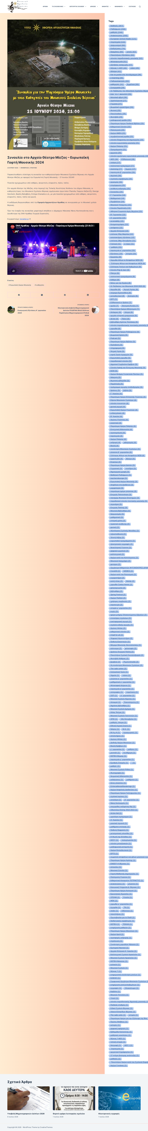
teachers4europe (119, 478)
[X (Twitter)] (41, 295)
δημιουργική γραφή (120, 472)
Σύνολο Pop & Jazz (120, 270)
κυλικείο (115, 965)
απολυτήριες (117, 736)
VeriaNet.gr (24, 219)
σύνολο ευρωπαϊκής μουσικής (125, 143)
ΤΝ (126, 907)
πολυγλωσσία (129, 840)
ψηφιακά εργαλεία (119, 551)
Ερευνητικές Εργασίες (121, 894)
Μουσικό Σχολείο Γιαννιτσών (124, 716)
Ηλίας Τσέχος (117, 712)
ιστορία (133, 1015)
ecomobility (117, 221)
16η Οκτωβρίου (128, 719)
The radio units (118, 1015)
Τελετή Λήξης (117, 537)
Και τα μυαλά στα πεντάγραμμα (126, 75)
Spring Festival (118, 595)
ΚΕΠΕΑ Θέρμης (118, 756)
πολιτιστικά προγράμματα (123, 276)
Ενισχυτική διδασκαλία (121, 429)
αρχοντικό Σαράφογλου (122, 1052)
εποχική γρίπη (118, 521)
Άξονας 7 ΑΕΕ (118, 1039)
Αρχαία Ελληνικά (119, 231)
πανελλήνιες (117, 914)
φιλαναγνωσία (118, 588)
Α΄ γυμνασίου (118, 218)
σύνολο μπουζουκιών (121, 843)
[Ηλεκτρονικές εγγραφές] (119, 1098)
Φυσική (115, 110)
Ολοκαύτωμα (131, 988)
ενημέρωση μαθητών (121, 928)
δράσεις (115, 390)
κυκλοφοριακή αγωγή (121, 622)
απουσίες (116, 867)
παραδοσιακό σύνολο (121, 361)
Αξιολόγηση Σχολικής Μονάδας (125, 531)
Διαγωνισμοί (118, 45)
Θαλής (130, 581)
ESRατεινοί (127, 159)
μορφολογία (117, 488)
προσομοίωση (118, 433)
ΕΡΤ (114, 299)
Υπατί (114, 998)
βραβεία (115, 662)
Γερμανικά (116, 468)
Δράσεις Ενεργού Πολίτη (122, 652)
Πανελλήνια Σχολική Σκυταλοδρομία (127, 655)
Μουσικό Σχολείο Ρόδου (122, 770)
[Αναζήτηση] (140, 6)
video (134, 68)
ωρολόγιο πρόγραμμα (121, 817)
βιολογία (133, 296)
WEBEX (128, 571)
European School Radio (123, 39)
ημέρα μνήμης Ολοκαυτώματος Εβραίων (129, 615)
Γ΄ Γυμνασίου (118, 195)
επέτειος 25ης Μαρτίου (122, 234)
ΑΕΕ (114, 159)
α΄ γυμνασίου (127, 696)
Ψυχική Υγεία (117, 351)
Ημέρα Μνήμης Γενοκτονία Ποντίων (127, 374)
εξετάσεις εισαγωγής (121, 65)
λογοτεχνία (116, 436)
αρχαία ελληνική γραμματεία (124, 315)
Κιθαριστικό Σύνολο (120, 127)
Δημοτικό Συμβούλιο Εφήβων (124, 364)
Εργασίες (116, 257)
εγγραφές (116, 988)
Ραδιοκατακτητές (120, 81)
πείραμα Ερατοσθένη (121, 293)
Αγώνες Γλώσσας (119, 420)
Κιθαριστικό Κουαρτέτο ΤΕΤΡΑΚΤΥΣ (127, 880)
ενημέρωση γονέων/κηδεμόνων (125, 985)
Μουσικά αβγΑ (119, 97)
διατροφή (116, 1045)
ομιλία (114, 306)
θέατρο (130, 459)
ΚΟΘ (114, 371)
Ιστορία (131, 254)
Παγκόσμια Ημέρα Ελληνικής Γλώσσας (128, 397)
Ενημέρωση (25, 168)
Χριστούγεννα (118, 101)
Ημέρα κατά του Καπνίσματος (124, 558)
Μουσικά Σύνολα (119, 870)
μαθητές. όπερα (118, 722)
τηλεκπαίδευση (118, 534)
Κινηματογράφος (119, 224)
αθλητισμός (130, 442)
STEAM (115, 897)
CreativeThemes (46, 1127)
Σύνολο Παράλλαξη (120, 208)
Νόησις (115, 729)
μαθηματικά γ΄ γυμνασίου (122, 682)
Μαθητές (117, 26)
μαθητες (132, 749)
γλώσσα (133, 884)
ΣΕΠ (114, 696)
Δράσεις (93, 6)
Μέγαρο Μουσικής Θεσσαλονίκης (126, 645)
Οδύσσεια (127, 911)
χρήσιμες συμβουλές (120, 601)
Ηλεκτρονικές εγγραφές (109, 1114)
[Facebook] (18, 295)
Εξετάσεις (116, 254)
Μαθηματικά (117, 198)
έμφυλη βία (117, 459)
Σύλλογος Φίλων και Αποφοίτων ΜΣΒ (127, 455)
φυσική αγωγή (118, 407)
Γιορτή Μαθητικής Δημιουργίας (124, 874)
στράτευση (116, 941)
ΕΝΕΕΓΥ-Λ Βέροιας (120, 864)
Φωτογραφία (117, 773)
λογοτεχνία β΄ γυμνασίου (123, 172)
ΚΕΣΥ (114, 840)
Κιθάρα (115, 280)
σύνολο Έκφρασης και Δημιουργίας (127, 140)
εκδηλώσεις (117, 780)
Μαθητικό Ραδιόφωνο (121, 475)
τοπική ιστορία (118, 1042)
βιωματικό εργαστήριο (122, 107)
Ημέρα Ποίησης (118, 439)
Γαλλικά (116, 244)
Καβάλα (115, 991)
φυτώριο (115, 564)
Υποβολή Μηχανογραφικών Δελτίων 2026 (26, 1114)
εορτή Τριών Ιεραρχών (121, 354)
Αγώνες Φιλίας (118, 628)
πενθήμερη (129, 753)
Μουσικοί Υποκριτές (121, 205)
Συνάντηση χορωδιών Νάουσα (124, 944)
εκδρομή (115, 442)
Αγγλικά (116, 175)
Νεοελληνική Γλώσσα (121, 548)
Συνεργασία (117, 88)
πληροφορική (117, 348)
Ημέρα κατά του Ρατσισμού (123, 574)
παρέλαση (132, 692)
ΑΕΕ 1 (128, 1045)
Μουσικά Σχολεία (119, 968)
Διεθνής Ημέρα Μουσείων (122, 743)
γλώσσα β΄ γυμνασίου (121, 452)
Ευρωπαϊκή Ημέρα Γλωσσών (124, 410)
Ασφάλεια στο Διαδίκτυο (122, 485)
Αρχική (45, 6)
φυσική (115, 527)
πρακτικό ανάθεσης (120, 524)
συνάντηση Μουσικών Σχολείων (125, 449)
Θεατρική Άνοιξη (130, 306)
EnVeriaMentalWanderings (123, 786)
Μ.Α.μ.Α (115, 733)
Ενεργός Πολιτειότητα (121, 494)
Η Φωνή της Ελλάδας (121, 837)
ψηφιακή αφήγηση (119, 1028)
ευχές (114, 611)
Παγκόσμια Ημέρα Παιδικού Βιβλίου (127, 123)
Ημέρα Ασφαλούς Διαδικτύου (124, 790)
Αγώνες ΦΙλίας (118, 739)
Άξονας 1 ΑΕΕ (119, 68)
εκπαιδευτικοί (117, 296)
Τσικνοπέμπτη (131, 702)
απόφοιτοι (116, 228)
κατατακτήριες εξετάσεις (122, 237)
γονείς (131, 52)
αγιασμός (116, 182)
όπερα (129, 312)
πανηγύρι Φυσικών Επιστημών (125, 498)
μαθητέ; (115, 766)
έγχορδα (115, 907)
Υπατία (127, 897)
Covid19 (115, 571)
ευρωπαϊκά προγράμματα (123, 541)
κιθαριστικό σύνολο (120, 632)
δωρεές (130, 169)
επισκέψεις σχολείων (121, 618)
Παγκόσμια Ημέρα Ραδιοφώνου (125, 332)
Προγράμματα (118, 149)
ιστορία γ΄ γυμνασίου (121, 608)
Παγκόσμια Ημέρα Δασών (123, 465)
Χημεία (115, 675)
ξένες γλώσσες (118, 783)
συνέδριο (130, 468)
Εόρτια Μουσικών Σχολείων (123, 400)
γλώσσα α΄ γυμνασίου (121, 679)
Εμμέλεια (133, 84)
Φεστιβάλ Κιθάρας (119, 659)
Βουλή (114, 446)
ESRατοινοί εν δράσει (121, 302)
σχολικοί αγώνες (119, 796)
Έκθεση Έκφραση (119, 830)
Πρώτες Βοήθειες (119, 1022)
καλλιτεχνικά (117, 554)
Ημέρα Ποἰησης (119, 146)
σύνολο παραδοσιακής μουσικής (126, 58)
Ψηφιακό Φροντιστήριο (121, 638)
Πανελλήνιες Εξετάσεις (122, 55)
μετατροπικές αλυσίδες (121, 833)
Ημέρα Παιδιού (118, 598)
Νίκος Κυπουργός (119, 803)
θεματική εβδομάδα (120, 381)
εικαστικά (116, 423)
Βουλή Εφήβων (118, 746)
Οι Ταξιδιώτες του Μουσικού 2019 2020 (128, 286)
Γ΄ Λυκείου (116, 394)
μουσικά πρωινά (119, 823)
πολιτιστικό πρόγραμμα (122, 166)
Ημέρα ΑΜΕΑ (118, 133)
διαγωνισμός (117, 514)
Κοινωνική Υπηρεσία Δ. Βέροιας (125, 887)
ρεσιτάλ (115, 753)
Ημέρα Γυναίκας (119, 1065)
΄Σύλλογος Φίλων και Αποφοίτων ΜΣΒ (128, 263)
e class (129, 244)
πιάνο (126, 675)
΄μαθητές (116, 247)
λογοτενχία (116, 605)
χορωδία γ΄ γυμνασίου (121, 904)
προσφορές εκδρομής (121, 938)
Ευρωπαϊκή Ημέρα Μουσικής (20, 285)
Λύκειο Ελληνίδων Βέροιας (123, 1012)
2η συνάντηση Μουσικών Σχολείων (126, 665)
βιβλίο (127, 390)
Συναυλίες (33, 168)
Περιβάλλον (117, 202)
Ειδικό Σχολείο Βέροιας (121, 1008)
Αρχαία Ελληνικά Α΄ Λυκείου (123, 951)
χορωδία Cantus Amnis (121, 585)
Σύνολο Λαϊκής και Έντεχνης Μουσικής (128, 368)
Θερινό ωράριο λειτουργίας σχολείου (69, 1114)
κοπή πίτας (117, 581)
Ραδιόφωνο (118, 29)
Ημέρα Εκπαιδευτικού (121, 850)
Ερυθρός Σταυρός (119, 763)
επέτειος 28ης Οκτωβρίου (123, 241)
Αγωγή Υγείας (131, 289)
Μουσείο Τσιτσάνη (119, 995)
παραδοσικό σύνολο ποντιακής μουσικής (129, 501)
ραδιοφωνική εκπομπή (121, 847)
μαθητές (117, 32)
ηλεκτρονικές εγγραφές (122, 544)
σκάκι (114, 911)
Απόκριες (116, 312)
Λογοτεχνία (118, 42)
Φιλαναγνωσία (119, 62)
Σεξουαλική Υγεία (119, 672)
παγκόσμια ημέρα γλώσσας (123, 491)
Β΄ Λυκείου (116, 416)
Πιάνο (125, 319)
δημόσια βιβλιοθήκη (120, 706)
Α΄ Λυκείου (116, 820)
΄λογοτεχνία (117, 1049)
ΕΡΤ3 (114, 854)
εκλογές (115, 1025)
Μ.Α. (126, 729)
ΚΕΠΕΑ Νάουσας (119, 961)
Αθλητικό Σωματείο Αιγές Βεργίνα (126, 211)
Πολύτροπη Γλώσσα (120, 877)
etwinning (116, 169)
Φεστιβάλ (116, 117)
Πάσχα (115, 273)
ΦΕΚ (114, 901)
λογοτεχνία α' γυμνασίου (122, 689)
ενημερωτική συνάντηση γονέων (125, 975)
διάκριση (115, 377)
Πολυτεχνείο (117, 130)
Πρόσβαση (116, 345)
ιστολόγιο (116, 800)
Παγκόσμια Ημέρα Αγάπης (123, 860)
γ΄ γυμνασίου (117, 749)
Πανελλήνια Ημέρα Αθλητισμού (125, 309)
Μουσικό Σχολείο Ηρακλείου (124, 958)
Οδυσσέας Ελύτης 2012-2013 (124, 810)
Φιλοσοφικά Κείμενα (120, 685)
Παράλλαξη (117, 384)
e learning (117, 78)
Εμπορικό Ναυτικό (119, 948)
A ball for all (117, 635)
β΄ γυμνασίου (131, 800)
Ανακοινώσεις (119, 36)
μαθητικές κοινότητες (120, 1035)
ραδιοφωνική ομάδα (121, 120)
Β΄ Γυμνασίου (118, 215)
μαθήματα (131, 780)
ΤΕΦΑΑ (127, 924)
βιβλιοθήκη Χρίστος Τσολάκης (124, 322)
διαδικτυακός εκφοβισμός (122, 921)
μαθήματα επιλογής (120, 827)
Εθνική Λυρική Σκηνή (121, 726)
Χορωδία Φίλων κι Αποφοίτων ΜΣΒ (126, 260)
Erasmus (116, 462)
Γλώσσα (116, 104)
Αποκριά (115, 702)
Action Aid (116, 813)
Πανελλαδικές (118, 114)
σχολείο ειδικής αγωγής (122, 625)
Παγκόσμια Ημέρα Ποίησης (123, 426)
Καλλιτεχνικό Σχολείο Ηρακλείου (125, 954)
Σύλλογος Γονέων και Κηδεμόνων (126, 267)
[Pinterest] (64, 295)
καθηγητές (39, 285)
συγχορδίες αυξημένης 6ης (123, 807)
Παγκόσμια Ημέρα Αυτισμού (123, 891)
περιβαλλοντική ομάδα (122, 136)
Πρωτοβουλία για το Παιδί (122, 917)
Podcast (115, 338)
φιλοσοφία (130, 648)
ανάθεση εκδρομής (120, 188)
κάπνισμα (116, 648)
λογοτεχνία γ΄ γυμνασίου (122, 759)
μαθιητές (115, 1059)
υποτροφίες (117, 692)
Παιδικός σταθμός (119, 1005)
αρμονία (116, 153)
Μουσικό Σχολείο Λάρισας (123, 699)
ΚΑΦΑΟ (115, 978)
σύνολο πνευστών (119, 403)
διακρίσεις (117, 52)
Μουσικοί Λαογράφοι (120, 561)
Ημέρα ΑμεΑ (117, 934)
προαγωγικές (130, 733)
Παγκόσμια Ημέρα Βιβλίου (123, 341)
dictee (114, 319)
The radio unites (118, 669)
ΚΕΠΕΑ (115, 924)
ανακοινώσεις (118, 884)
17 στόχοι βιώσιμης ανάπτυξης (125, 1055)
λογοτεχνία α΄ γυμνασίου (123, 250)
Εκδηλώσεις (118, 49)
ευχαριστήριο (117, 578)
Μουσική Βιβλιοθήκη (120, 511)
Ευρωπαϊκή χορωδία (120, 358)
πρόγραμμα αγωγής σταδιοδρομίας (126, 387)
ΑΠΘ (114, 719)
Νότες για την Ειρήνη (121, 283)
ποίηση (115, 162)
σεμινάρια (116, 504)
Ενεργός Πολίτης (119, 507)
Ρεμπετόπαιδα (131, 662)
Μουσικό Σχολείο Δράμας (122, 709)
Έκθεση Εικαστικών (120, 642)
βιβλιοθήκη (116, 591)
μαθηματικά (117, 517)
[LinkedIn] (87, 295)
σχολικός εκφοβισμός (121, 179)
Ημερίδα (115, 289)
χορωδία (115, 328)
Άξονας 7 (116, 971)
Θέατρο (116, 71)
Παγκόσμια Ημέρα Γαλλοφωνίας (125, 793)
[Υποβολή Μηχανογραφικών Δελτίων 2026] (28, 1098)
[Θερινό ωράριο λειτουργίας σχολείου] (74, 1098)
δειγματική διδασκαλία (121, 776)
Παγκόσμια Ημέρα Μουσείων (124, 931)
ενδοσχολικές (117, 413)
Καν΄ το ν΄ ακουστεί (121, 94)
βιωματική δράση (119, 335)
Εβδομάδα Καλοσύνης (121, 1032)
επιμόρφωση (118, 185)
